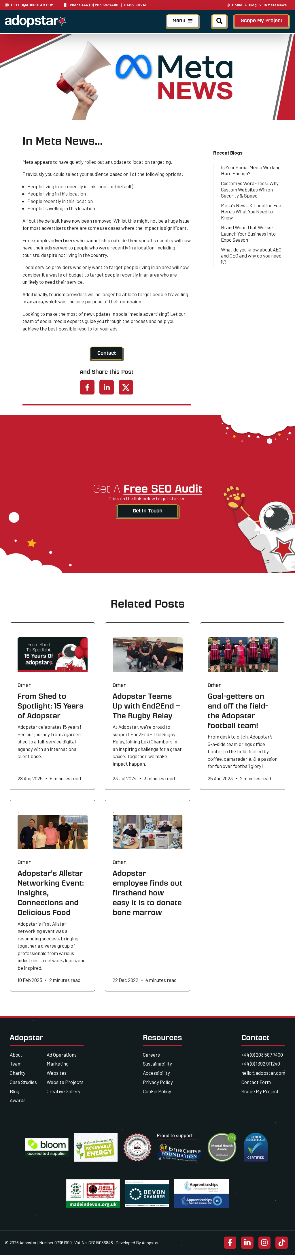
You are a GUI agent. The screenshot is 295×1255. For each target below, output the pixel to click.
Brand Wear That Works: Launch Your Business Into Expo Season (248, 233)
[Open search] (219, 22)
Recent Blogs (228, 152)
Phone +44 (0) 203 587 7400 (94, 5)
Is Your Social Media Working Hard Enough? (251, 170)
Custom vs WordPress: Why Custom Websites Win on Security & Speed (250, 189)
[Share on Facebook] (87, 387)
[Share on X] (126, 387)
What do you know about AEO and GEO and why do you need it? (251, 256)
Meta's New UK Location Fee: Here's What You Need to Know (252, 211)
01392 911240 (136, 5)
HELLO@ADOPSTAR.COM (32, 5)
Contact (106, 353)
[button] (183, 22)
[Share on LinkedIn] (106, 387)
